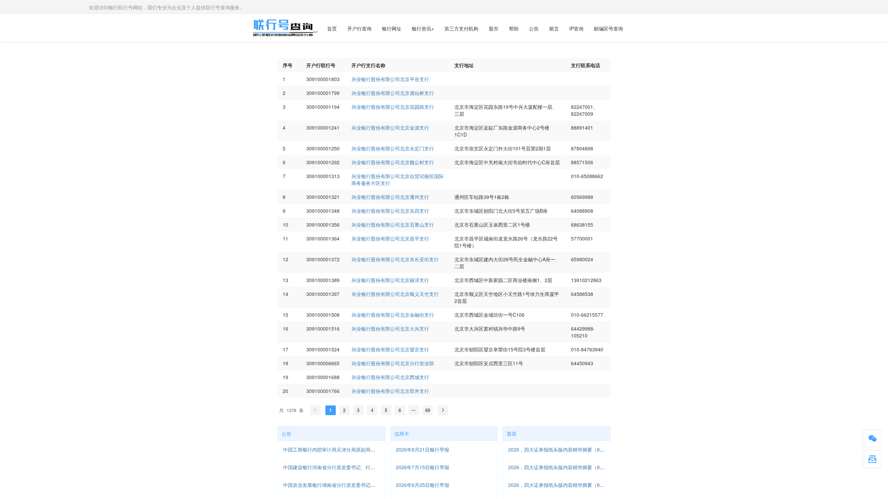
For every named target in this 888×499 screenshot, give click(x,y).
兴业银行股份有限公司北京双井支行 (390, 390)
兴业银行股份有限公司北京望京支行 (390, 349)
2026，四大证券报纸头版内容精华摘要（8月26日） (564, 484)
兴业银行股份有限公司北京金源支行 (390, 127)
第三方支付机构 (461, 28)
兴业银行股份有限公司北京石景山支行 (392, 224)
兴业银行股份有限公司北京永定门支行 (392, 148)
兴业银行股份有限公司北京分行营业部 (392, 363)
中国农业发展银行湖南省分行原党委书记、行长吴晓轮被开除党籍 (353, 484)
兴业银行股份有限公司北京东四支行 (390, 210)
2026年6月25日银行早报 (422, 484)
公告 (534, 28)
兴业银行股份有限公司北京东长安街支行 (395, 259)
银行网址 (391, 28)
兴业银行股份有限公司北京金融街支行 (392, 314)
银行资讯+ (423, 28)
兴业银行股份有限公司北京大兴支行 (390, 328)
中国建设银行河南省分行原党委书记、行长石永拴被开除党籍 (348, 467)
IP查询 (576, 28)
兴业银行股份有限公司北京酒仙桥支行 (392, 92)
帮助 (514, 28)
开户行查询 (359, 28)
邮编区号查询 (608, 28)
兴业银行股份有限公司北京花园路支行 (392, 106)
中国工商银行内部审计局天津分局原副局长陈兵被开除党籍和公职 (353, 449)
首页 (332, 28)
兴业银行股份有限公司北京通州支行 (390, 196)
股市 (493, 28)
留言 (554, 28)
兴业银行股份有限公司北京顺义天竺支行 (395, 293)
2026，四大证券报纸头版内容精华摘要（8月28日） (564, 449)
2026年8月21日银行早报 (422, 449)
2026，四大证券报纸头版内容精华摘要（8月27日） (564, 467)
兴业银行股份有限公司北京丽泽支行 (390, 280)
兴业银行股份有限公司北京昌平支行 (390, 238)
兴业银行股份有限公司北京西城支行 (390, 377)
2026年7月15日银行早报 (422, 467)
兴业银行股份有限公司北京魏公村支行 (392, 162)
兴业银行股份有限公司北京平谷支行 (390, 79)
